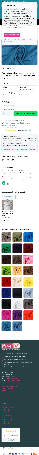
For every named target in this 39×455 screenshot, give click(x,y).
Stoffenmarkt (6, 423)
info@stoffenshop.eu (13, 380)
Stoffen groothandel (8, 419)
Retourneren (6, 411)
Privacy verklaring (8, 388)
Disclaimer (5, 390)
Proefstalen (5, 410)
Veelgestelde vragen (8, 408)
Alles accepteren (12, 35)
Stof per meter (7, 415)
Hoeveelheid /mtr (8, 109)
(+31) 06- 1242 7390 (10, 378)
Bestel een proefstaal (12, 128)
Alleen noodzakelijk (11, 39)
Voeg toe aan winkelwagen (25, 113)
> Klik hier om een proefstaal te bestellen (19, 150)
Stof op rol (5, 417)
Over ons (4, 406)
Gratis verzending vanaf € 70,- (15, 121)
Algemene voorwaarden (10, 386)
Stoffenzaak (6, 421)
